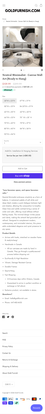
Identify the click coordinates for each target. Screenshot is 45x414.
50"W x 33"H (9, 106)
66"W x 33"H (9, 117)
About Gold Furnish (10, 373)
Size (3, 96)
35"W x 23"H (9, 100)
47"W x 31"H (25, 100)
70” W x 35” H (26, 117)
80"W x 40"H (9, 128)
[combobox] (22, 142)
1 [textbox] (4, 143)
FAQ (4, 339)
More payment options (22, 181)
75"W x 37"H (25, 123)
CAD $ (7, 384)
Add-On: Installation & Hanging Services (21, 151)
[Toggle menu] (4, 5)
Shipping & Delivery (10, 366)
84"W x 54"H (25, 128)
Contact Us (6, 353)
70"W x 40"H (9, 123)
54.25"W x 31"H (26, 106)
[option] (22, 46)
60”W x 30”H (9, 112)
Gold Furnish (19, 393)
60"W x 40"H (25, 112)
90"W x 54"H (9, 134)
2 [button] (23, 70)
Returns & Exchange (10, 359)
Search (5, 333)
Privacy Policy (7, 346)
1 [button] (21, 70)
